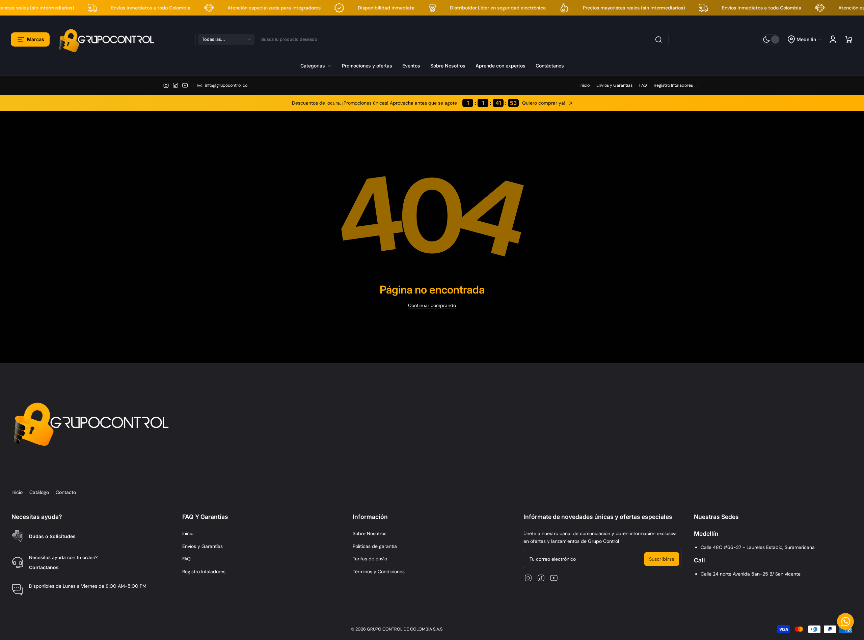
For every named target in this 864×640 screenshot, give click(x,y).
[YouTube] (185, 85)
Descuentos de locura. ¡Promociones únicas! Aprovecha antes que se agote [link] (404, 103)
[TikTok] (175, 85)
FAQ (643, 85)
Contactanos (44, 567)
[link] (318, 65)
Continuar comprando (432, 305)
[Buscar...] (658, 39)
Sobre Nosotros (369, 533)
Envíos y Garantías (614, 85)
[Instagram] (166, 85)
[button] (30, 39)
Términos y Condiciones (379, 571)
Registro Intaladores (673, 85)
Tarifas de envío (370, 559)
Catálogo (39, 492)
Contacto (66, 492)
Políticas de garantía (375, 546)
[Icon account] (833, 39)
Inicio (584, 85)
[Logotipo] (108, 39)
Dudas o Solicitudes (52, 536)
